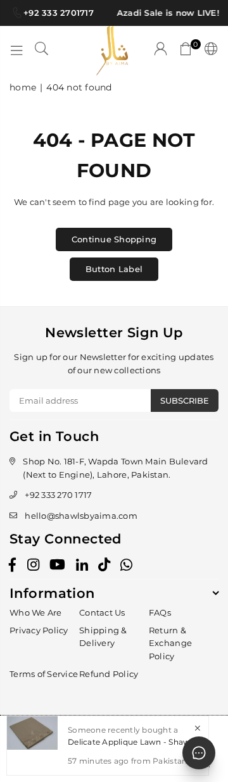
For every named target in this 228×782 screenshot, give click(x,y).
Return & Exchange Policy (170, 643)
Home (23, 87)
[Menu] (16, 50)
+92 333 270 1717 (58, 495)
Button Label (114, 269)
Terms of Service (44, 674)
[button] (186, 50)
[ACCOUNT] (161, 50)
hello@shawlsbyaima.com (81, 516)
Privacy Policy (39, 630)
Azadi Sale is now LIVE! (167, 13)
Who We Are (36, 612)
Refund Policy (108, 674)
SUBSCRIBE (184, 400)
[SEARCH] (41, 50)
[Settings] (208, 50)
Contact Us (102, 612)
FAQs (160, 612)
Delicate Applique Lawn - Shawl (130, 742)
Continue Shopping (114, 239)
